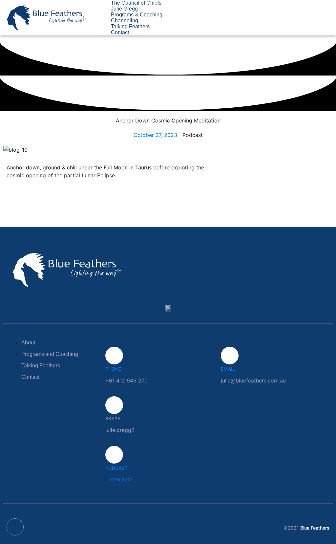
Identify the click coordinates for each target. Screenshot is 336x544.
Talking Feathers (130, 26)
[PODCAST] (114, 455)
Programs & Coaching (136, 14)
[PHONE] (114, 355)
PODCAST (116, 468)
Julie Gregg (124, 8)
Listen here (119, 479)
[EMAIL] (230, 355)
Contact (120, 32)
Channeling (124, 20)
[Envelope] (15, 526)
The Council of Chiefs (136, 3)
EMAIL (228, 369)
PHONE (113, 369)
